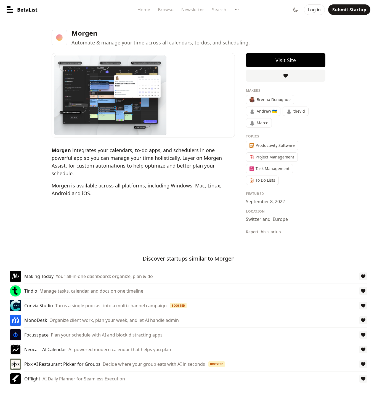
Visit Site (285, 60)
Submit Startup (349, 10)
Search (219, 10)
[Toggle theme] (296, 10)
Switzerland (258, 219)
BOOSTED (178, 306)
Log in (314, 10)
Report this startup (263, 231)
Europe (280, 219)
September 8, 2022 (265, 201)
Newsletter (192, 10)
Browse (166, 10)
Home (143, 10)
